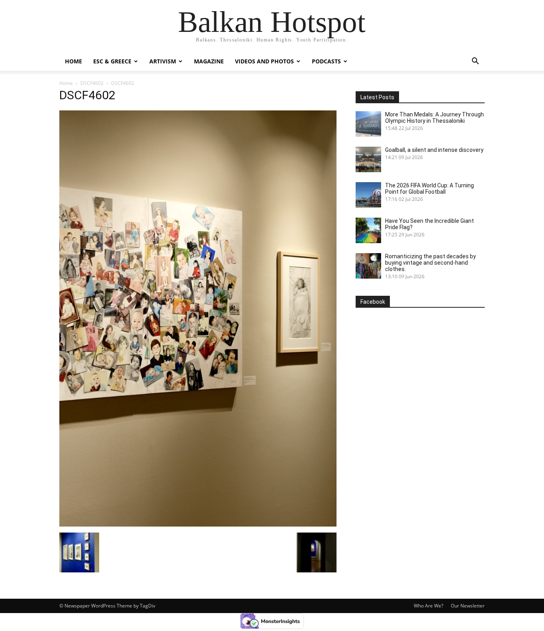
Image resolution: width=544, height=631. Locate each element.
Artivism (162, 61)
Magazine (209, 61)
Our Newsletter (468, 605)
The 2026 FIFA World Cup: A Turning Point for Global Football (429, 188)
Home (73, 61)
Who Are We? (428, 605)
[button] (475, 62)
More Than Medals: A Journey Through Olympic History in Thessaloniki (434, 117)
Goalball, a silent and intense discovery (434, 150)
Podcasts (326, 61)
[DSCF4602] (198, 524)
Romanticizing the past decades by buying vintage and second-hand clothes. (430, 262)
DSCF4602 (92, 83)
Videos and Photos (264, 61)
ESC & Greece (112, 61)
